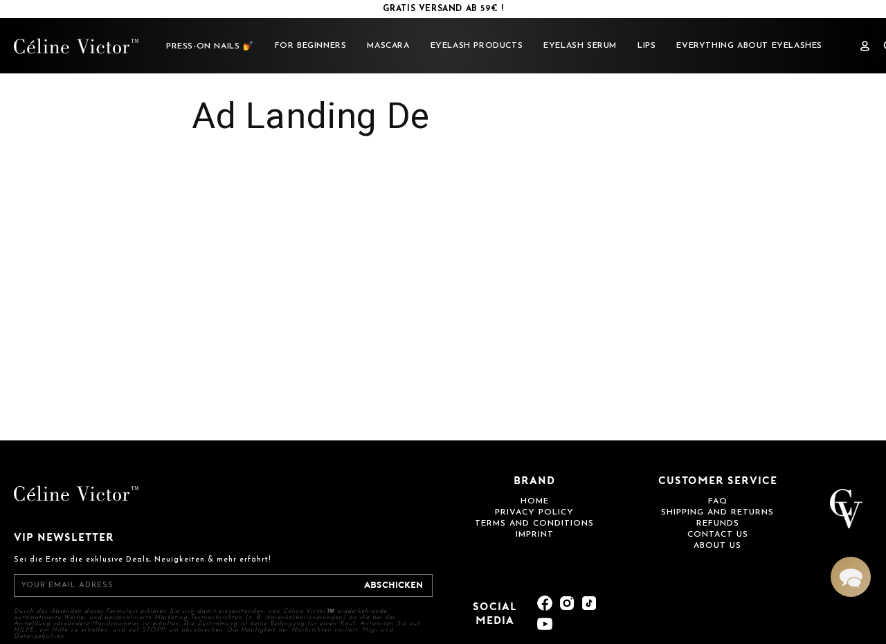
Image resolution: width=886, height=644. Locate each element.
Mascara (388, 46)
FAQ (717, 501)
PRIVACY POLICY (534, 512)
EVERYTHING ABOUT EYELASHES (749, 46)
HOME (535, 501)
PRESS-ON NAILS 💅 (210, 46)
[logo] (76, 46)
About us (717, 546)
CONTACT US (717, 534)
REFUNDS (717, 523)
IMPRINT (535, 534)
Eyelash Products (477, 46)
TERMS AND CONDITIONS (534, 523)
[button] (851, 577)
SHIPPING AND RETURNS (717, 512)
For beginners (311, 46)
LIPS (647, 46)
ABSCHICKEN (393, 585)
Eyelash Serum (580, 46)
